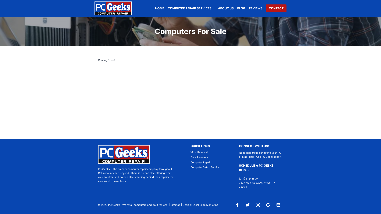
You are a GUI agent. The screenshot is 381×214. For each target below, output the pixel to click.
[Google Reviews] (268, 204)
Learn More (119, 181)
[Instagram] (257, 204)
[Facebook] (237, 204)
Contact (276, 8)
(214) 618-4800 (248, 178)
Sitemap (175, 204)
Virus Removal (199, 152)
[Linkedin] (278, 204)
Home (159, 8)
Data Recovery (199, 157)
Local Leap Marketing (205, 204)
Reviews (256, 8)
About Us (226, 8)
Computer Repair (200, 162)
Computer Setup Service (205, 167)
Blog (241, 8)
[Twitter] (247, 204)
